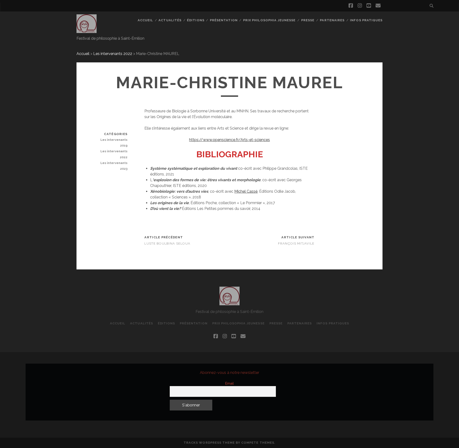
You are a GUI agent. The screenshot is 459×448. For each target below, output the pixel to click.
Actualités (169, 20)
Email (229, 383)
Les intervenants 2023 (113, 165)
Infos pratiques (366, 20)
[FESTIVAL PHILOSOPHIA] (86, 30)
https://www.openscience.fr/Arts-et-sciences (229, 139)
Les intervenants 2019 (113, 142)
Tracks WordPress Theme (209, 442)
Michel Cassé (245, 191)
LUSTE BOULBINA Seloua (167, 243)
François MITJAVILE (296, 243)
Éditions (195, 20)
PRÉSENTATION (224, 20)
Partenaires (332, 20)
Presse (307, 20)
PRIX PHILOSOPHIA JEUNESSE (269, 20)
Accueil (145, 20)
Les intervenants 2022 (112, 53)
